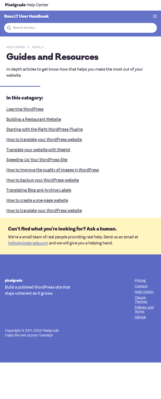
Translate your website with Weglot (38, 150)
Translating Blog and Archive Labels (38, 190)
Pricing (140, 280)
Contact (141, 286)
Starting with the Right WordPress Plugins (44, 130)
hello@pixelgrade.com (28, 243)
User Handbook (26, 17)
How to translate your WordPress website (44, 140)
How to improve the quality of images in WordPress (52, 170)
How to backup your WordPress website (42, 180)
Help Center (26, 5)
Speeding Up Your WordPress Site (36, 160)
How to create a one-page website (37, 201)
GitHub (140, 317)
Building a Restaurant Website (33, 120)
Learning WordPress (25, 109)
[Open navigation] (155, 16)
